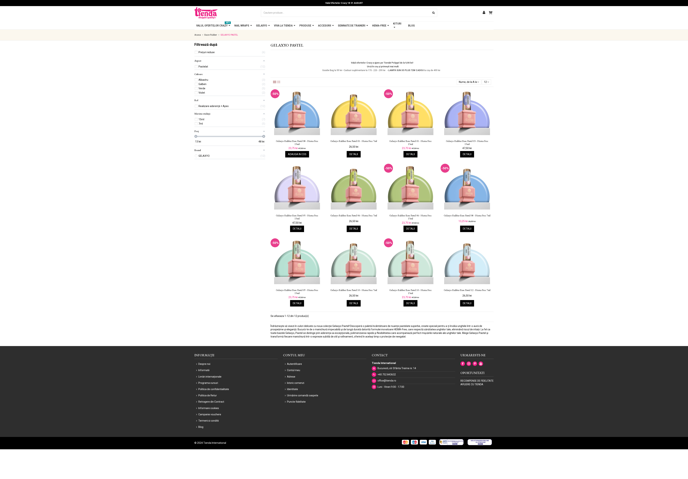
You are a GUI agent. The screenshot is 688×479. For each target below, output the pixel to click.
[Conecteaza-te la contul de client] (484, 13)
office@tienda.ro (387, 380)
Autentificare (294, 364)
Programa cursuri (208, 382)
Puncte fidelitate (296, 401)
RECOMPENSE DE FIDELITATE (477, 380)
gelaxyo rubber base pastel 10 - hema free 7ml (353, 290)
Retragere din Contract (211, 401)
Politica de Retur (207, 395)
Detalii (353, 154)
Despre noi (204, 364)
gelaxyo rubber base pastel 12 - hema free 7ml (467, 290)
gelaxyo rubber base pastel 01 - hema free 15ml (410, 143)
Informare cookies (208, 408)
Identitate (292, 389)
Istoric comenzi (295, 382)
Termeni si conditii (208, 420)
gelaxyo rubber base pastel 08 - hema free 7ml (467, 215)
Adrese (291, 376)
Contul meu (293, 370)
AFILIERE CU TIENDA (471, 384)
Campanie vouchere (209, 414)
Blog (200, 426)
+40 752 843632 (387, 374)
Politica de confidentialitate (213, 389)
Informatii (203, 370)
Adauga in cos (297, 154)
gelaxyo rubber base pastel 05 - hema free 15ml (297, 217)
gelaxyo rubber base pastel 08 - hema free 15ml (297, 143)
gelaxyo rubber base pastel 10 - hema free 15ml (410, 292)
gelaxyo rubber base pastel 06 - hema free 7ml (353, 215)
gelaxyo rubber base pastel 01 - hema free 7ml (353, 141)
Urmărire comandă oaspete (302, 395)
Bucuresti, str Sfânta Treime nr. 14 (397, 368)
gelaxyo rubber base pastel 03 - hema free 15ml (467, 143)
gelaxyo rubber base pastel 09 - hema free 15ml (297, 292)
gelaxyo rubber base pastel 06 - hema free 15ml (410, 217)
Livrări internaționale (209, 376)
